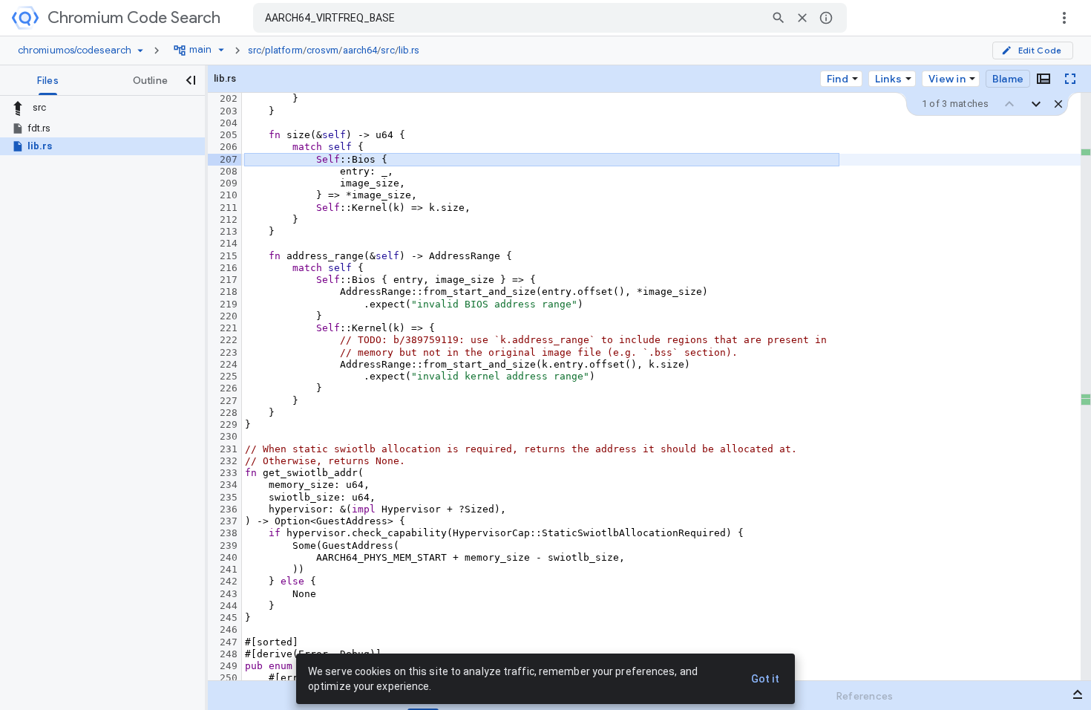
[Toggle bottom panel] (1043, 78)
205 (228, 134)
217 (228, 279)
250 (228, 677)
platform (284, 50)
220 (228, 316)
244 (228, 605)
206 (228, 146)
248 (228, 653)
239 (228, 545)
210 (228, 195)
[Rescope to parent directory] (18, 108)
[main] (649, 386)
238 (228, 532)
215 (228, 255)
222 (228, 339)
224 (228, 364)
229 (228, 424)
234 (228, 484)
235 (228, 497)
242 (228, 581)
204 (228, 122)
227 (228, 400)
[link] (337, 50)
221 (228, 327)
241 (228, 569)
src (254, 50)
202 (228, 98)
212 (228, 219)
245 (228, 617)
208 (228, 171)
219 (228, 304)
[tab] (48, 80)
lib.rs (409, 50)
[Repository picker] (140, 50)
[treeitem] (102, 128)
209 (228, 183)
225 (228, 376)
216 (228, 267)
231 (228, 449)
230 (228, 436)
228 (228, 412)
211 (228, 207)
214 (228, 243)
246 (228, 629)
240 (228, 557)
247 (228, 642)
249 (228, 665)
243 (228, 593)
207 (228, 159)
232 (228, 460)
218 (228, 291)
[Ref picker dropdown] (221, 50)
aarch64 (360, 50)
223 (228, 352)
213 (228, 231)
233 (228, 472)
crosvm (323, 50)
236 (228, 509)
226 (228, 388)
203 (228, 111)
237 (228, 521)
